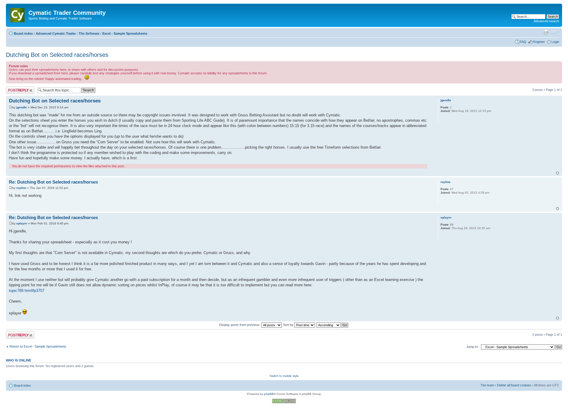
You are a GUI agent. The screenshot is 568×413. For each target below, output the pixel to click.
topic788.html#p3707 (26, 290)
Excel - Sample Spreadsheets (124, 33)
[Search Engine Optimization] (284, 402)
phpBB (269, 394)
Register (539, 42)
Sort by (288, 325)
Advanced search (546, 21)
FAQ (523, 42)
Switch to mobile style (284, 375)
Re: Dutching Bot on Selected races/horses (53, 181)
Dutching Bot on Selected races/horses (57, 55)
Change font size (555, 32)
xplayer (21, 223)
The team (487, 385)
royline (21, 187)
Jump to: (472, 346)
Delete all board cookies (514, 385)
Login (555, 42)
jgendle (21, 107)
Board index (23, 33)
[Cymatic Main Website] (17, 14)
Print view (546, 32)
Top (557, 173)
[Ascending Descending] (332, 325)
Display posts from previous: (240, 325)
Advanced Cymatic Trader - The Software (67, 33)
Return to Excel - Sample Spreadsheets (37, 346)
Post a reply (14, 88)
